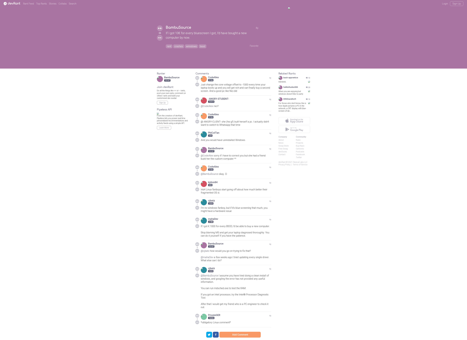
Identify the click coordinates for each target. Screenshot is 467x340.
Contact (281, 154)
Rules (298, 140)
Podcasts (300, 151)
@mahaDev (207, 257)
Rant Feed (28, 3)
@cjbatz (205, 250)
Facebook (300, 154)
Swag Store (283, 146)
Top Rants (41, 3)
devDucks (282, 151)
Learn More (164, 128)
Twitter (299, 157)
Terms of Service (300, 164)
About (281, 140)
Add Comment (240, 334)
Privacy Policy (284, 164)
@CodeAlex (207, 106)
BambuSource (178, 28)
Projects (299, 143)
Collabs (63, 3)
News (280, 143)
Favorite (254, 45)
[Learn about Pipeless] (158, 113)
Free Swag (283, 149)
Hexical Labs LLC (300, 162)
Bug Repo (300, 146)
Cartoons (300, 149)
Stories (52, 3)
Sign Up (457, 3)
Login (445, 3)
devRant (282, 162)
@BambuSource (209, 173)
